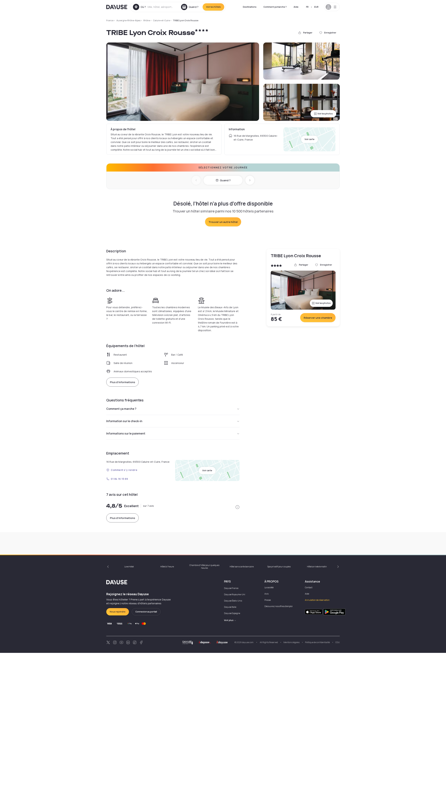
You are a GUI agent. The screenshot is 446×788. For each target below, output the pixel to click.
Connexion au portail (146, 611)
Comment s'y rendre (124, 470)
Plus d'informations (122, 382)
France (109, 20)
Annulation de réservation (317, 600)
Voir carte (309, 139)
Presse (267, 600)
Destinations (249, 6)
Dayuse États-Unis (233, 600)
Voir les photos (325, 113)
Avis (266, 593)
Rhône (146, 20)
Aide (296, 6)
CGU (337, 642)
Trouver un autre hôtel (223, 222)
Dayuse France (231, 588)
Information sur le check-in (124, 421)
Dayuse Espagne (232, 613)
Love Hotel (129, 566)
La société (269, 587)
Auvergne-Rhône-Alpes (128, 20)
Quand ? (225, 180)
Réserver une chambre (318, 318)
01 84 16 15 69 (119, 478)
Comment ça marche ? (275, 6)
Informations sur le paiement (125, 433)
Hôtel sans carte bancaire (242, 566)
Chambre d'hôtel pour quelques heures (204, 566)
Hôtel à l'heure (167, 566)
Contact (308, 587)
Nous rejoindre (117, 611)
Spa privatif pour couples (279, 566)
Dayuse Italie (230, 606)
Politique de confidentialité (317, 642)
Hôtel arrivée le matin (317, 566)
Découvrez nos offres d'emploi (278, 606)
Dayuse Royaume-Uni (234, 594)
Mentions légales (291, 642)
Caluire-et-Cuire (161, 20)
